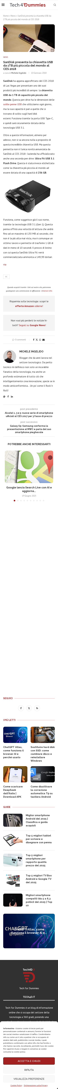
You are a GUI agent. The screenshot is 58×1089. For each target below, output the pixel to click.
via (4, 264)
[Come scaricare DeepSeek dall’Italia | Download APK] (15, 774)
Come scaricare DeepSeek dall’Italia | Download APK (13, 791)
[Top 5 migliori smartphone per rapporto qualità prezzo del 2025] (13, 860)
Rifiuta (29, 1070)
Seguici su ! (32, 325)
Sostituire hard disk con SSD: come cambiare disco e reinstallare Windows (43, 754)
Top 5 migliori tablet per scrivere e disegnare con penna (39, 839)
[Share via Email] (43, 339)
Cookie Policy (16, 1085)
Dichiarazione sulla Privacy (36, 1085)
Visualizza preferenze (29, 1078)
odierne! (29, 306)
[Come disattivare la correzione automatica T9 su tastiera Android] (43, 774)
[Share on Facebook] (33, 339)
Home (6, 15)
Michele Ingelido (18, 73)
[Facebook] (21, 708)
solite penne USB (12, 104)
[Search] (54, 5)
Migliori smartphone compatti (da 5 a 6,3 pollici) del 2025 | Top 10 (39, 900)
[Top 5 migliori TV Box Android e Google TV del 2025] (13, 880)
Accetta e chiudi (29, 1061)
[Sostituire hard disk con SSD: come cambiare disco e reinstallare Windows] (43, 735)
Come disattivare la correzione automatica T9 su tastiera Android (42, 791)
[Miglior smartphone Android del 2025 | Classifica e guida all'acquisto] (13, 820)
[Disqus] (29, 552)
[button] (7, 478)
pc (6, 277)
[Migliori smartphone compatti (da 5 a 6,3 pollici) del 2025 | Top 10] (13, 900)
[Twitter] (29, 708)
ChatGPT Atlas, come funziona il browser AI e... (29, 931)
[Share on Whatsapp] (40, 339)
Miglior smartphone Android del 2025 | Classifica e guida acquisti (38, 820)
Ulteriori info (46, 291)
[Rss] (37, 708)
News (13, 15)
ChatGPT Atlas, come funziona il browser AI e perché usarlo (13, 752)
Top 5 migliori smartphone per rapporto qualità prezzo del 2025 (36, 860)
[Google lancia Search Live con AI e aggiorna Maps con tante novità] (29, 467)
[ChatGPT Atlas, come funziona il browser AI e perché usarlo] (15, 735)
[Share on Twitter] (37, 339)
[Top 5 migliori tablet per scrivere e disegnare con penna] (13, 840)
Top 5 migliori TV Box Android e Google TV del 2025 (39, 879)
